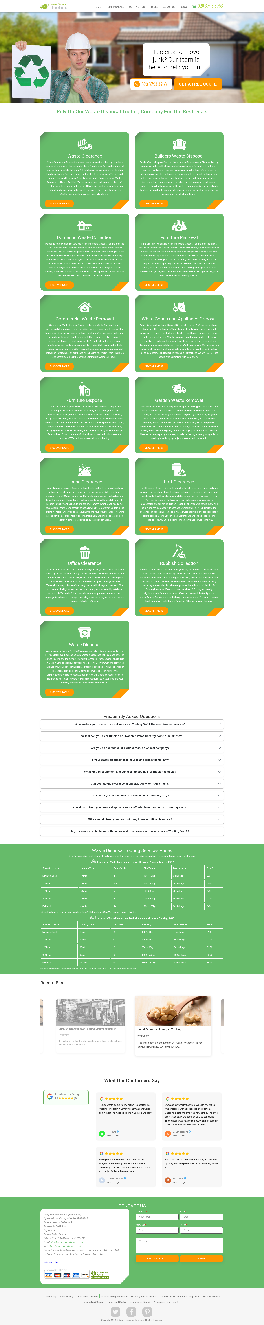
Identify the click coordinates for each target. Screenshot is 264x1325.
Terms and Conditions (87, 1296)
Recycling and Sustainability (144, 1296)
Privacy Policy (66, 1296)
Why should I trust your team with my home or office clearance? (130, 819)
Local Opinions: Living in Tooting (78, 1029)
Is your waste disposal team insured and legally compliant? (130, 759)
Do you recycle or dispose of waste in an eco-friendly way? (130, 795)
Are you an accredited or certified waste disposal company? (130, 748)
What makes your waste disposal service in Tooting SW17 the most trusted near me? (130, 724)
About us (169, 6)
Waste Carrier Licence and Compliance (180, 1296)
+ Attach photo (157, 1258)
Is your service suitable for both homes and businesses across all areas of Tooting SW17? (130, 831)
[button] (99, 1136)
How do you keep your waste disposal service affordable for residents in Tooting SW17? (130, 807)
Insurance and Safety (140, 1302)
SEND (201, 1258)
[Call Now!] (211, 6)
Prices (154, 6)
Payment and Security (94, 1302)
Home (97, 6)
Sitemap (48, 1262)
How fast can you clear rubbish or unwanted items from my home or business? (130, 736)
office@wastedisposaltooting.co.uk (67, 1242)
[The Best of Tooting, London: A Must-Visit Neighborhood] (173, 1011)
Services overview (211, 1296)
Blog (183, 6)
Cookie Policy (50, 1296)
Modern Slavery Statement (114, 1296)
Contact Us (137, 6)
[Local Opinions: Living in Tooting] (90, 1012)
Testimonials (115, 6)
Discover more (59, 203)
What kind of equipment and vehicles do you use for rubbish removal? (130, 771)
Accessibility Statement (166, 1302)
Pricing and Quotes (117, 1302)
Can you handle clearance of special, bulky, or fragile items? (130, 783)
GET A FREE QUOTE (198, 84)
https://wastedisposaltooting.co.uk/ (65, 1246)
